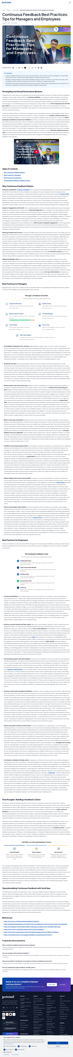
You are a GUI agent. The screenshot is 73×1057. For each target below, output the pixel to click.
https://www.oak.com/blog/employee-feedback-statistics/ (21, 921)
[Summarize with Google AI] (16, 67)
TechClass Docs (63, 1014)
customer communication (15, 669)
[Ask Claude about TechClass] (7, 1014)
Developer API (63, 1016)
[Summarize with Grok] (25, 67)
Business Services (51, 1017)
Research (62, 1030)
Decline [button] (58, 1046)
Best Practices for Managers (12, 175)
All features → (36, 1034)
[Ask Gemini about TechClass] (14, 1014)
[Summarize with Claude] (22, 67)
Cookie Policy (6, 1054)
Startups (22, 1029)
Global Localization (37, 1025)
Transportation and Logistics (51, 1008)
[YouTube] (16, 1007)
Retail (48, 1014)
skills (33, 637)
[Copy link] (29, 67)
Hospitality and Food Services (51, 1011)
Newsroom (62, 1027)
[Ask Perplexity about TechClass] (3, 1017)
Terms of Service (15, 1054)
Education (49, 1029)
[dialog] (36, 1046)
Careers (62, 1032)
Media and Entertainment (50, 1032)
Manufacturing (50, 1003)
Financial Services (51, 1001)
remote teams (60, 482)
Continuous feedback (23, 190)
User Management (37, 1014)
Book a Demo (52, 984)
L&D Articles (15, 10)
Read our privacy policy (8, 1043)
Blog (61, 998)
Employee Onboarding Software (25, 1003)
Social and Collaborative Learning (38, 1007)
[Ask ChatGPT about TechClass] (3, 1014)
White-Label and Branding (37, 1022)
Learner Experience (38, 1012)
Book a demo (9, 1033)
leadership (51, 773)
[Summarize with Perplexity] (19, 67)
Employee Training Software (24, 999)
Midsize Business (24, 1025)
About (61, 1025)
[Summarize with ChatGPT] (13, 67)
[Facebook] (10, 1007)
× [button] (71, 1036)
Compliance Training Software (25, 1006)
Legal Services (50, 1035)
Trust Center (63, 1018)
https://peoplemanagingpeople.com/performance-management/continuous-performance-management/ (35, 924)
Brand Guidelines (64, 1034)
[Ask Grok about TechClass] (10, 1014)
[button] (25, 1052)
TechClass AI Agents (38, 998)
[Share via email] (32, 67)
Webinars (62, 1003)
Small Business (23, 1027)
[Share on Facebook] (38, 67)
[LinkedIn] (3, 1007)
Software (49, 998)
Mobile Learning (37, 1010)
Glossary (62, 1012)
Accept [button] (58, 1043)
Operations (36, 1017)
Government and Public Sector (51, 1024)
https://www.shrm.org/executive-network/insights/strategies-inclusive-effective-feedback (31, 932)
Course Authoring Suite (37, 1001)
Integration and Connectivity (37, 1027)
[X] (7, 1007)
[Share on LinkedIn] (41, 67)
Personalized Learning (38, 1004)
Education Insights (64, 1009)
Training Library (24, 1009)
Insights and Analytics (38, 1019)
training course (37, 517)
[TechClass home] (6, 2)
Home (3, 10)
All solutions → (24, 1016)
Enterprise (22, 1023)
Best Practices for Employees (12, 178)
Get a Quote (63, 984)
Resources (9, 10)
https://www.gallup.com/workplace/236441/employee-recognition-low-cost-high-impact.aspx (32, 927)
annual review (64, 194)
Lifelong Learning (64, 1007)
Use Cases (22, 1011)
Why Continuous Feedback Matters (14, 172)
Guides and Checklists (65, 1001)
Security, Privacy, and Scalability (38, 1031)
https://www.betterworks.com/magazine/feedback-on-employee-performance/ (28, 935)
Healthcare (49, 1005)
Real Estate (49, 1021)
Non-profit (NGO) (51, 1027)
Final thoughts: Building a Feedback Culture (17, 180)
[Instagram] (13, 1007)
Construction (50, 1019)
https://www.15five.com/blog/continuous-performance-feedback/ (24, 929)
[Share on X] (35, 67)
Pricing (22, 1014)
